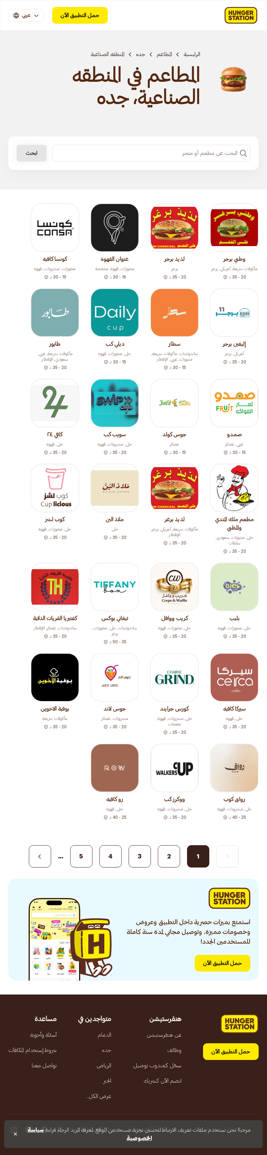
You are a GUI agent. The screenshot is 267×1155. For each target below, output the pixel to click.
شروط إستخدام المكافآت (32, 1050)
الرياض (104, 1065)
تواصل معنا (44, 1065)
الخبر (107, 1081)
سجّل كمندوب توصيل (157, 1065)
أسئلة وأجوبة (43, 1035)
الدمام (104, 1035)
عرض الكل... (98, 1096)
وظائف (174, 1050)
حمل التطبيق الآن (79, 15)
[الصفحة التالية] (40, 856)
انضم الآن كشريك (162, 1081)
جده (140, 54)
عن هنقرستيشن (164, 1035)
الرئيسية (192, 54)
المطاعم (164, 54)
